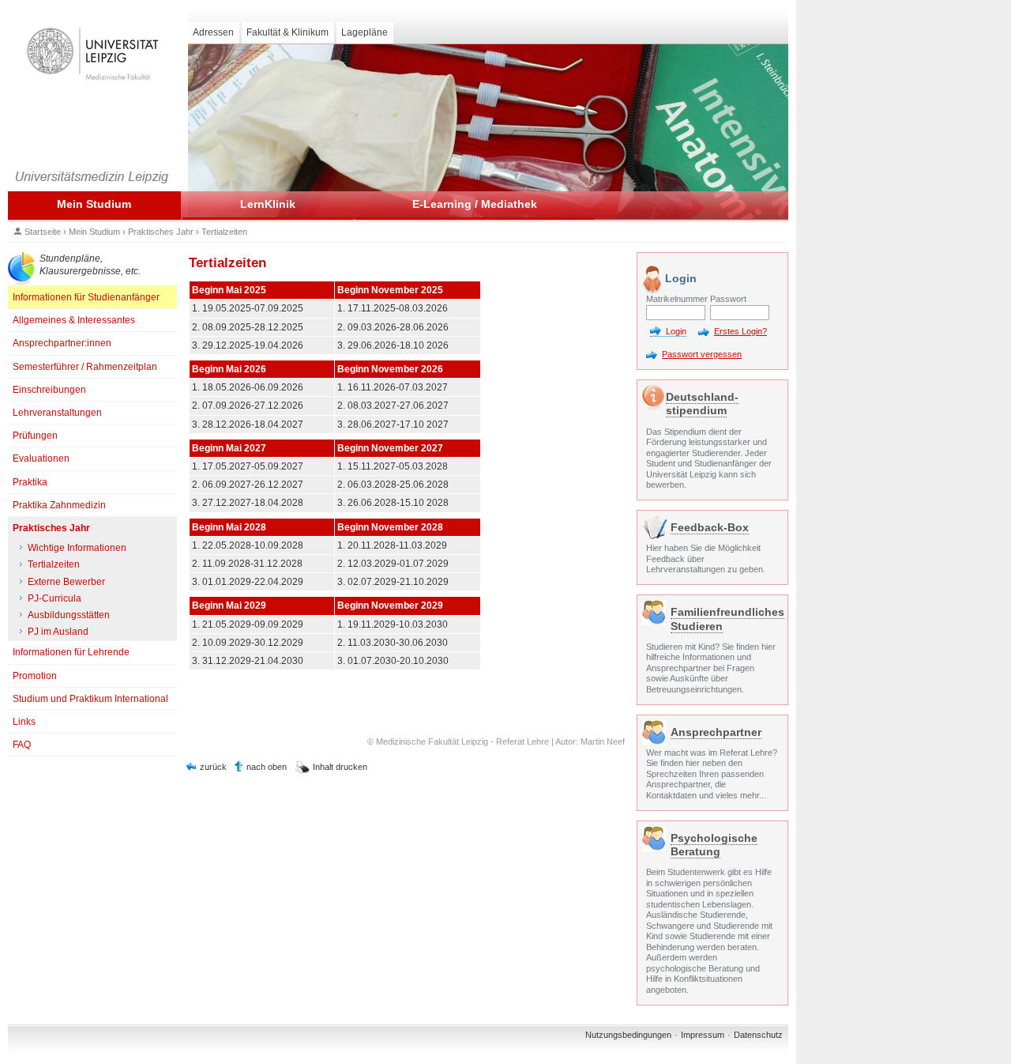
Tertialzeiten (224, 231)
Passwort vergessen (702, 354)
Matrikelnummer (675, 299)
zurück (213, 767)
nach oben (266, 767)
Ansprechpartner (716, 732)
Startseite (42, 231)
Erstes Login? (740, 331)
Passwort (728, 299)
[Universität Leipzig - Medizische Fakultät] (92, 54)
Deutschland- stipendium (702, 404)
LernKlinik (267, 204)
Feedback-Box (710, 527)
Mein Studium (94, 204)
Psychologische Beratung (714, 845)
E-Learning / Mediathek (474, 204)
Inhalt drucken (340, 767)
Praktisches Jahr (161, 231)
